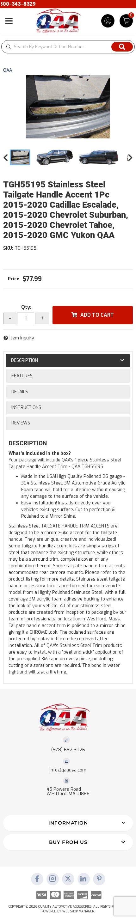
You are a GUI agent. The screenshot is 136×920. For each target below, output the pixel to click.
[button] (68, 46)
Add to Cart (97, 315)
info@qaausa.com (68, 770)
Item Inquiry (21, 338)
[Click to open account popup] (107, 20)
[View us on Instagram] (52, 879)
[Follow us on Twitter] (68, 879)
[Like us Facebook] (37, 879)
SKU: (8, 248)
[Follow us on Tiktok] (83, 879)
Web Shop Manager (78, 911)
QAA (7, 70)
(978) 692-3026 (68, 750)
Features (22, 376)
